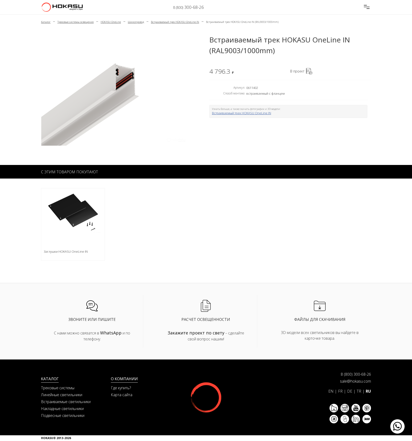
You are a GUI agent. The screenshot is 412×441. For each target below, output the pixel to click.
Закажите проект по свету (196, 333)
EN (331, 391)
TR (359, 391)
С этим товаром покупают (69, 171)
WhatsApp (111, 333)
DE (349, 391)
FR (340, 391)
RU (368, 391)
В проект (297, 71)
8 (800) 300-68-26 (356, 374)
